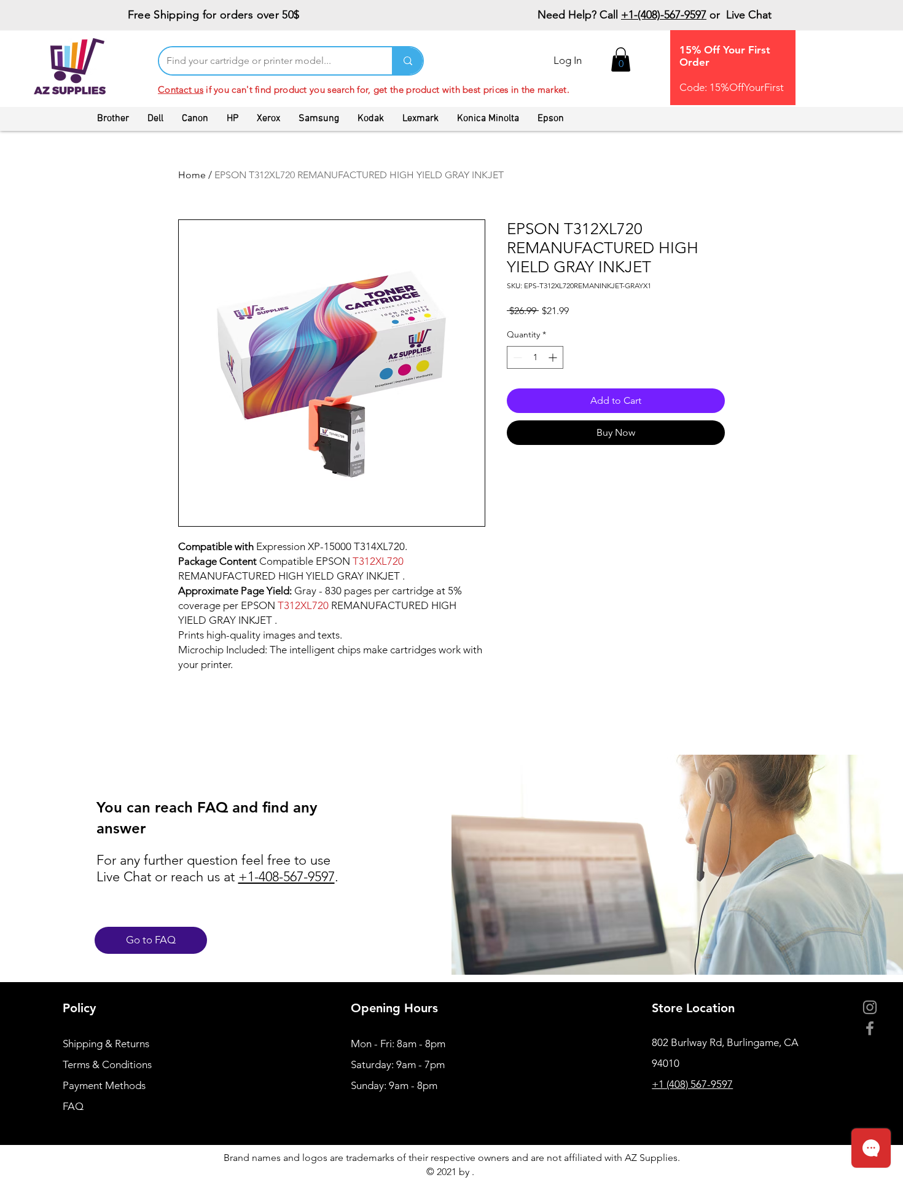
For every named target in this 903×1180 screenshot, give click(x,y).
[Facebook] (870, 1028)
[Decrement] (516, 357)
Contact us (180, 89)
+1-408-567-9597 (286, 876)
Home (192, 175)
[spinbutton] (535, 357)
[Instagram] (870, 1007)
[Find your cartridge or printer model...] (407, 60)
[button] (621, 59)
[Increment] (553, 357)
